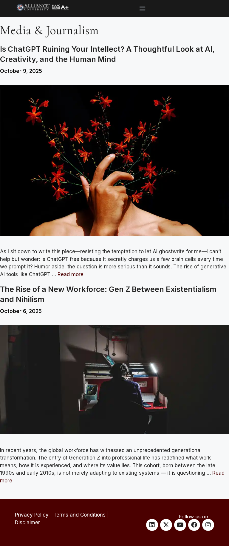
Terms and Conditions (79, 515)
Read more (70, 274)
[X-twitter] (166, 525)
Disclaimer (27, 522)
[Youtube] (180, 525)
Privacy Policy (32, 515)
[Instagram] (208, 525)
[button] (142, 8)
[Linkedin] (152, 525)
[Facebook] (194, 525)
